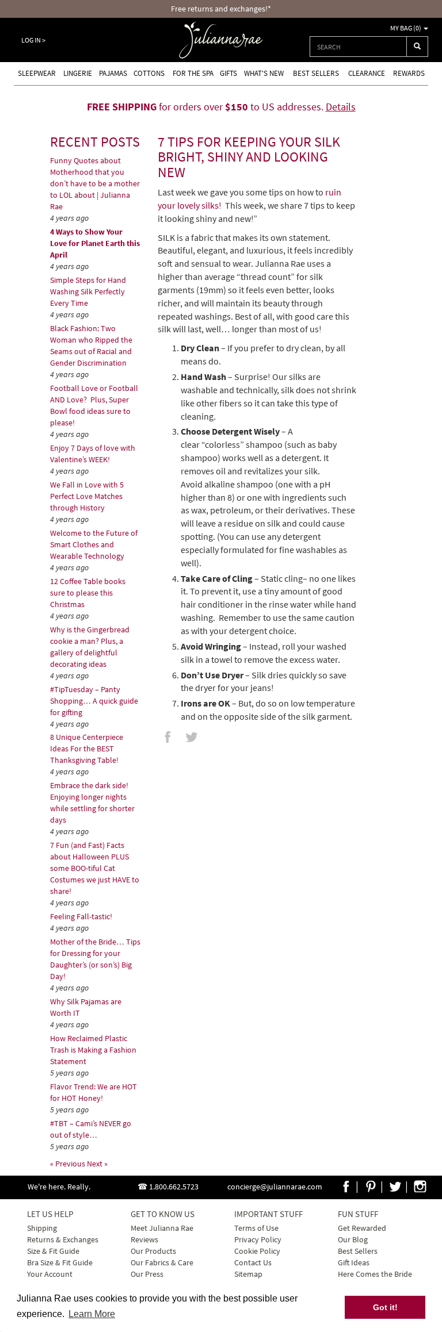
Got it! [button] (385, 1307)
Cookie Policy (257, 1251)
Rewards (409, 73)
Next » (97, 1163)
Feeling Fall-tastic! (81, 916)
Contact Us (253, 1262)
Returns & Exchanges (62, 1239)
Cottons (149, 73)
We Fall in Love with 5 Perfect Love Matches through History (87, 496)
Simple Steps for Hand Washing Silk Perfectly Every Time (88, 291)
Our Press (147, 1274)
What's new (264, 73)
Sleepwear (37, 73)
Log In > (33, 40)
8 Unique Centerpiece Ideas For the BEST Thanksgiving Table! (86, 748)
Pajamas (113, 73)
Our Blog (353, 1239)
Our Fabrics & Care (162, 1262)
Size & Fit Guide (53, 1251)
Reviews (144, 1239)
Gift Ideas (353, 1262)
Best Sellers (316, 73)
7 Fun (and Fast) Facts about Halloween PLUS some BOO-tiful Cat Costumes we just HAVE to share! (94, 868)
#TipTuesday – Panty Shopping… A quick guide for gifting (94, 700)
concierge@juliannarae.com (274, 1186)
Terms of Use (256, 1228)
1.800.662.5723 (174, 1186)
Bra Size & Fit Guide (60, 1262)
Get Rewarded (362, 1228)
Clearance (366, 73)
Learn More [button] (91, 1314)
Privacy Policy (257, 1239)
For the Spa (193, 73)
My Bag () (406, 28)
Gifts (228, 73)
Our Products (153, 1251)
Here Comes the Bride (375, 1274)
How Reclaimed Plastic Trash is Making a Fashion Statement (93, 1049)
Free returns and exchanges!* (221, 8)
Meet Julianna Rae (162, 1228)
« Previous (68, 1163)
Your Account (50, 1274)
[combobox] (358, 46)
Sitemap (248, 1274)
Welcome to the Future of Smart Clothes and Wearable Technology (94, 544)
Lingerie (77, 73)
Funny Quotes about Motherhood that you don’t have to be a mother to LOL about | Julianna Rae (95, 183)
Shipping (42, 1228)
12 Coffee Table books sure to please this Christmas (87, 592)
